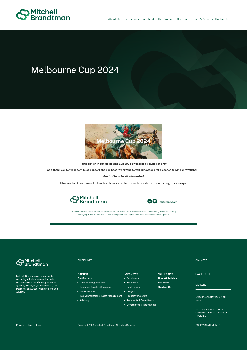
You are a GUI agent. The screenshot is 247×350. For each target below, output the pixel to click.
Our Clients (149, 19)
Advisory (84, 300)
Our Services (131, 19)
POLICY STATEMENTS (208, 325)
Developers (133, 278)
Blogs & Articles (202, 19)
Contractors (133, 287)
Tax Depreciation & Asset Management (101, 296)
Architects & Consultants (140, 300)
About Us (114, 19)
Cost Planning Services (92, 282)
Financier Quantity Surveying (95, 287)
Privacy (20, 325)
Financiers (132, 282)
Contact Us (222, 19)
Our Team (183, 19)
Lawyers (131, 291)
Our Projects (166, 19)
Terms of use (34, 325)
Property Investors (137, 296)
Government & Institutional (141, 304)
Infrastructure (87, 291)
